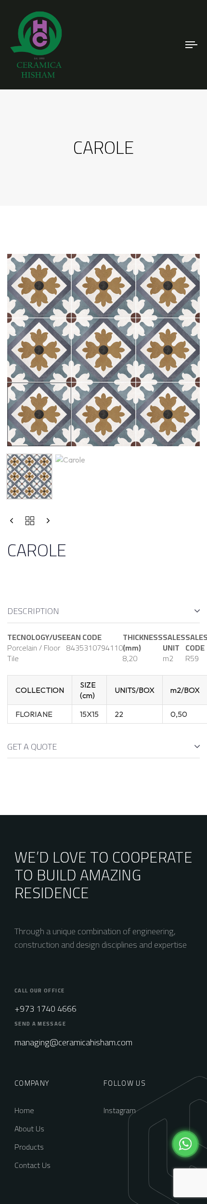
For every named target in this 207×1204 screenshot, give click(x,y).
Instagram (120, 1110)
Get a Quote (32, 746)
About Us (29, 1128)
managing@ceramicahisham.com (73, 1042)
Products (29, 1146)
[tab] (103, 611)
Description (33, 611)
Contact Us (32, 1165)
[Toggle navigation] (166, 44)
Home (24, 1110)
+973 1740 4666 (45, 1008)
